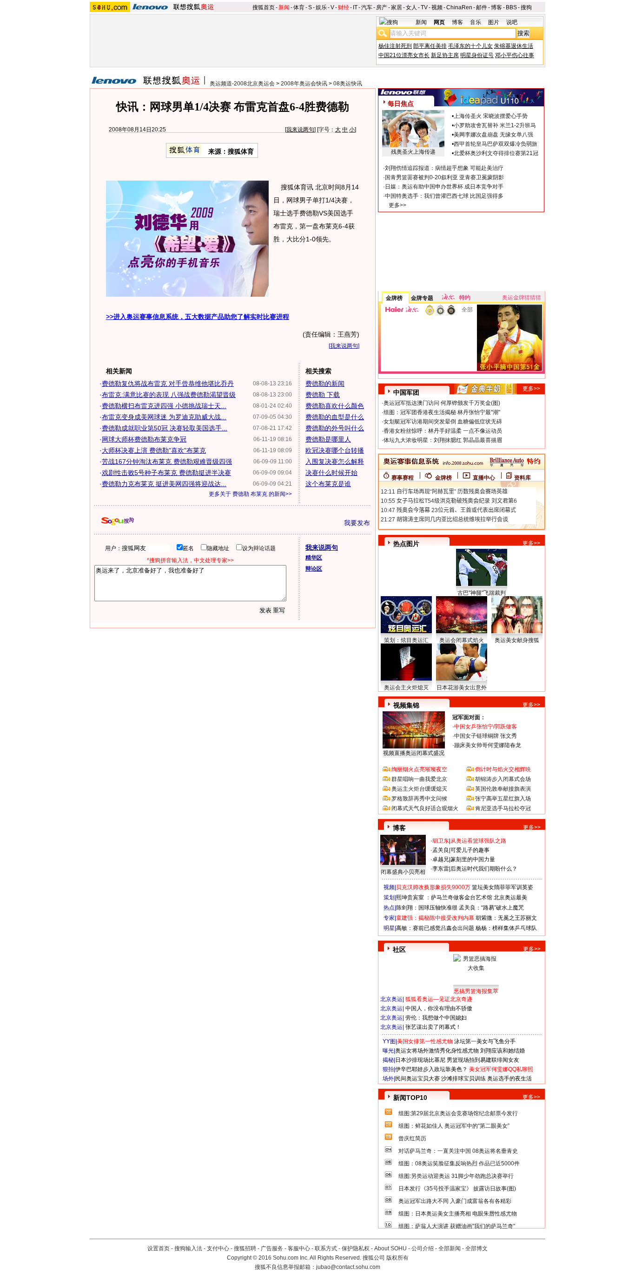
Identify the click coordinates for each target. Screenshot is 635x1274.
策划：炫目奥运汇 (406, 640)
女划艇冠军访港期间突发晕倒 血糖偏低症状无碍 (443, 421)
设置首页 (158, 1248)
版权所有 (397, 1257)
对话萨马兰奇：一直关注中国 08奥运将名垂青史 (458, 1151)
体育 (298, 7)
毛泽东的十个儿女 (470, 46)
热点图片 (406, 543)
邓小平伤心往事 (514, 55)
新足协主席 (445, 55)
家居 (396, 7)
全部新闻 (449, 1248)
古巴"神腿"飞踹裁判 (481, 593)
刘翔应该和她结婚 (502, 1050)
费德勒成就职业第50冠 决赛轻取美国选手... (164, 428)
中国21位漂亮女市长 (404, 55)
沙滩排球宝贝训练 (463, 1078)
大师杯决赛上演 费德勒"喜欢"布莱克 (154, 450)
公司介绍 (422, 1248)
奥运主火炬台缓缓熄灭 (419, 789)
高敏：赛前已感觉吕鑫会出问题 (435, 928)
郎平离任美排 (430, 46)
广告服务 (272, 1248)
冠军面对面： (469, 717)
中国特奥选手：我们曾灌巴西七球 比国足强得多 (444, 196)
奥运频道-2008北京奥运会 (242, 83)
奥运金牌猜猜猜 (521, 297)
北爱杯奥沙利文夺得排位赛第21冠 (496, 153)
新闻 (284, 7)
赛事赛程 (402, 477)
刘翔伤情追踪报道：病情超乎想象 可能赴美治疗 (444, 168)
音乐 (475, 22)
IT (355, 7)
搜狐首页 (263, 7)
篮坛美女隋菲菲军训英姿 (502, 887)
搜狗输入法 (188, 1248)
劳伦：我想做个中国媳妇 (436, 1017)
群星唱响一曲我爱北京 (419, 779)
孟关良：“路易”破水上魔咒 (491, 907)
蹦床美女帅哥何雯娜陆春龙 (487, 745)
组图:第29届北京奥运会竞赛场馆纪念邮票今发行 (458, 1113)
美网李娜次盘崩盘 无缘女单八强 (493, 134)
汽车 (366, 7)
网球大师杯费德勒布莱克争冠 (144, 439)
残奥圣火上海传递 (413, 152)
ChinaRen (459, 7)
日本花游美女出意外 (462, 687)
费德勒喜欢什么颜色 (334, 406)
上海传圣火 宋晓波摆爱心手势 (491, 116)
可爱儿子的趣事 (469, 850)
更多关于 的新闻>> (250, 494)
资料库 (522, 477)
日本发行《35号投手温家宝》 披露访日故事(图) (457, 1188)
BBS (511, 7)
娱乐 (321, 7)
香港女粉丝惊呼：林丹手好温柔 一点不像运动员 (443, 431)
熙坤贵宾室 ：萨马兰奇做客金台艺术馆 (444, 897)
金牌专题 (422, 298)
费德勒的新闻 (324, 383)
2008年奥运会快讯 (304, 83)
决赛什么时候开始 (331, 472)
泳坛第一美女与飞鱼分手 (485, 1041)
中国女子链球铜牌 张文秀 (485, 736)
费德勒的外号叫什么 (334, 428)
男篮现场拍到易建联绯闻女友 (483, 1060)
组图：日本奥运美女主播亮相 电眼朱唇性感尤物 (457, 1213)
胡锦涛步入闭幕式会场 (503, 779)
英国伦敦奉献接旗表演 (503, 789)
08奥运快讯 (347, 83)
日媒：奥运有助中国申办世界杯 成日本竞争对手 (444, 186)
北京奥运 (391, 999)
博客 (496, 7)
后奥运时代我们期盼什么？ (483, 868)
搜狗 (526, 7)
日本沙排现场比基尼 (420, 1060)
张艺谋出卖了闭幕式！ (433, 1027)
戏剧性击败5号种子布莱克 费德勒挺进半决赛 (166, 472)
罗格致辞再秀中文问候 (419, 798)
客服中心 (299, 1248)
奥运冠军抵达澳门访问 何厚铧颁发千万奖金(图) (442, 403)
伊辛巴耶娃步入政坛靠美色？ (431, 1069)
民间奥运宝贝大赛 (417, 1078)
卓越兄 (440, 859)
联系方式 (326, 1248)
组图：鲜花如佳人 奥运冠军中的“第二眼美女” (453, 1126)
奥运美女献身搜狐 (517, 640)
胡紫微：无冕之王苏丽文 (506, 918)
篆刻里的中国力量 (472, 859)
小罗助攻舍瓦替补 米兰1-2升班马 (495, 125)
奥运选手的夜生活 (509, 1078)
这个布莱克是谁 (328, 484)
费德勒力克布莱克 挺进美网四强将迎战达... (164, 484)
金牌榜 (394, 298)
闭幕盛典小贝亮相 (403, 872)
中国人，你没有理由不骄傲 (438, 1008)
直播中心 (484, 477)
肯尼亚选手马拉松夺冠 (503, 808)
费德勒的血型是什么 (334, 417)
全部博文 (476, 1248)
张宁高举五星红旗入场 (503, 798)
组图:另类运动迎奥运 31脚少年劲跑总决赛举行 (456, 1176)
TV (424, 7)
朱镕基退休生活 (513, 46)
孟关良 (440, 850)
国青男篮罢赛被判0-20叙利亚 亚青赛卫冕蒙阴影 (444, 177)
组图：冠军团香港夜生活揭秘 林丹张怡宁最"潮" (442, 412)
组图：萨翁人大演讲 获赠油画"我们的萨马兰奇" (456, 1226)
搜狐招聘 (245, 1248)
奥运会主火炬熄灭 (406, 687)
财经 (343, 7)
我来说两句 (300, 129)
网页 (439, 22)
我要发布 (357, 522)
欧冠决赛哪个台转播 (334, 450)
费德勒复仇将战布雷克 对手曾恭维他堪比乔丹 (168, 383)
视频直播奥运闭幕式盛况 (413, 753)
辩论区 (313, 569)
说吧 (511, 22)
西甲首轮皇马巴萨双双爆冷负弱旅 (495, 144)
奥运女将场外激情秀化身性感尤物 (437, 1050)
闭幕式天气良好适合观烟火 (424, 808)
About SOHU (390, 1248)
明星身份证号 (477, 55)
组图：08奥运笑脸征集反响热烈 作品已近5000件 (459, 1163)
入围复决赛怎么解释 (334, 461)
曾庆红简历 (412, 1138)
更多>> (397, 205)
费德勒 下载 (322, 394)
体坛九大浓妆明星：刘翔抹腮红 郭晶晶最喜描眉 (443, 440)
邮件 (481, 7)
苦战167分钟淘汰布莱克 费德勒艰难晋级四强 (167, 461)
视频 (437, 7)
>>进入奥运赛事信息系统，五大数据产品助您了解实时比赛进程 (197, 316)
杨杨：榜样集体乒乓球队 (506, 928)
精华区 (313, 557)
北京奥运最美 (510, 897)
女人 (411, 7)
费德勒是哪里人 (328, 439)
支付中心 (218, 1248)
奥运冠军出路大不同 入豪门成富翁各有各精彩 (454, 1201)
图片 (493, 22)
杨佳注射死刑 (395, 46)
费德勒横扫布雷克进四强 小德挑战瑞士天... (164, 406)
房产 (381, 7)
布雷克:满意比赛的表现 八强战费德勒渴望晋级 (169, 394)
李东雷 (440, 868)
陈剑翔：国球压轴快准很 (426, 907)
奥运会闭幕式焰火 (461, 640)
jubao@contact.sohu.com (348, 1267)
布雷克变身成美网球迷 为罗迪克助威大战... (164, 417)
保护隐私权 (356, 1248)
